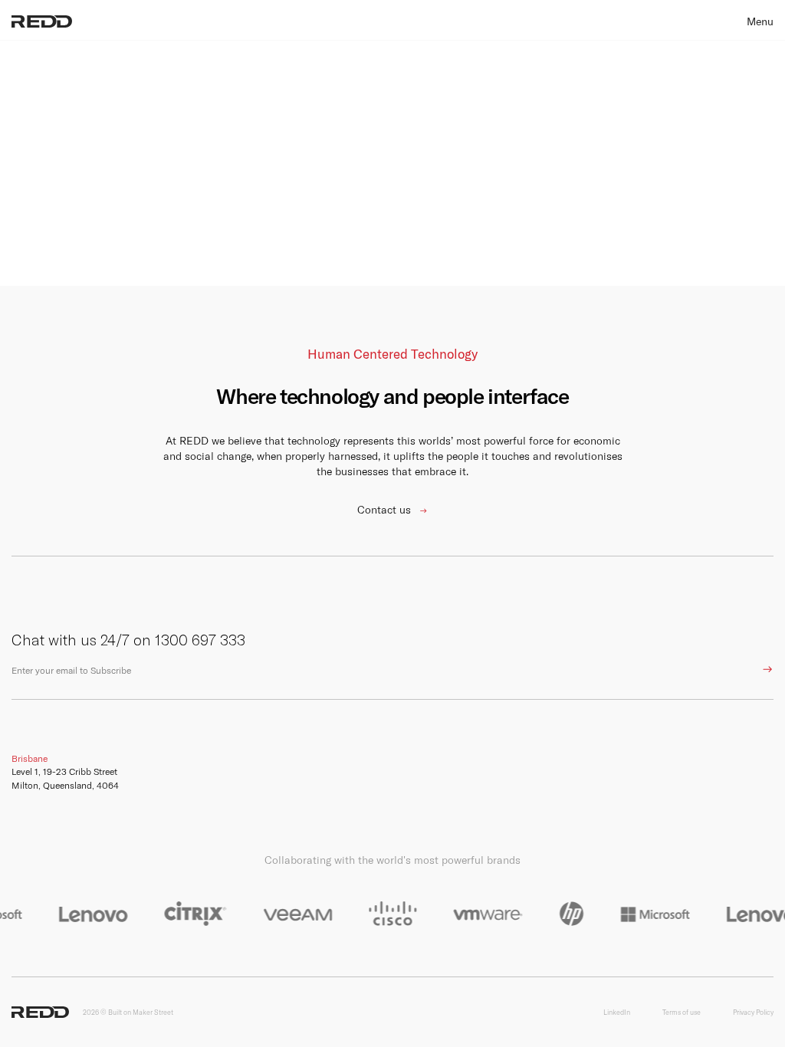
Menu (760, 21)
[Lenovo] (86, 913)
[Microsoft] (648, 913)
